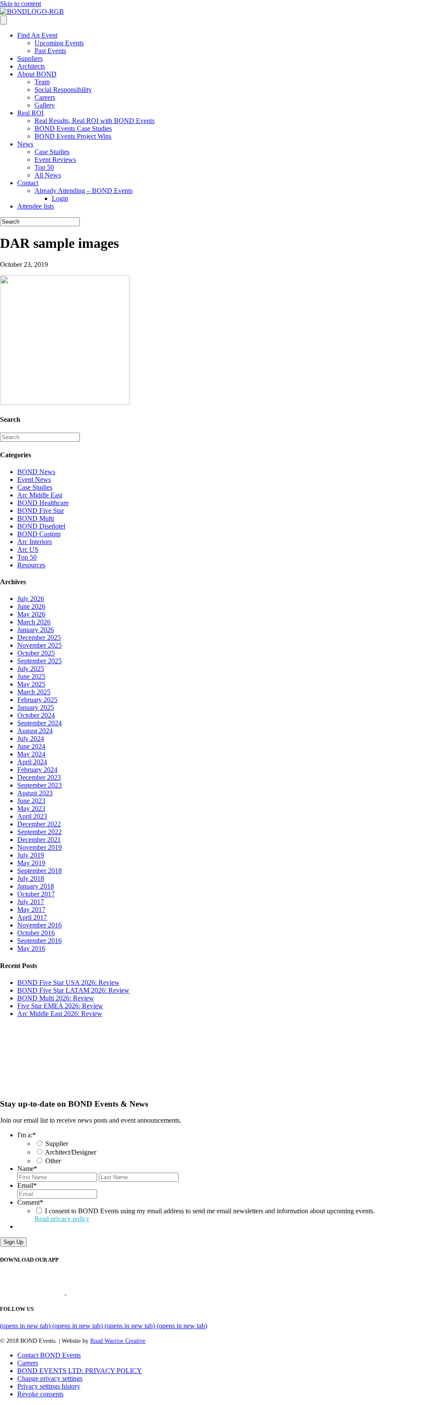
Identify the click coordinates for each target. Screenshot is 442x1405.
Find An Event (37, 35)
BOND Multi (35, 518)
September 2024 (39, 723)
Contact (27, 183)
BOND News (36, 471)
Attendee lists (35, 206)
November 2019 (39, 847)
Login (60, 198)
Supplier (56, 1143)
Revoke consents (40, 1394)
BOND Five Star (40, 510)
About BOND (37, 74)
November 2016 (39, 925)
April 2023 (32, 816)
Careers (45, 97)
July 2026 (30, 598)
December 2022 (39, 824)
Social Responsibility (63, 89)
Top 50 (44, 167)
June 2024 (31, 746)
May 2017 (31, 909)
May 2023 (31, 808)
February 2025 (37, 699)
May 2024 (31, 754)
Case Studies (52, 151)
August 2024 (35, 730)
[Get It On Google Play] (102, 1292)
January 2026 (35, 629)
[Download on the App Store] (33, 1292)
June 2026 (31, 606)
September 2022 (39, 831)
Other (53, 1161)
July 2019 (30, 855)
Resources (31, 565)
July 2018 (30, 878)
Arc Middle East (39, 495)
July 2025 (30, 668)
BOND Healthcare (43, 502)
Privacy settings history (48, 1386)
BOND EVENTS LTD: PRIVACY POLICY (79, 1370)
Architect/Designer (70, 1152)
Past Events (50, 50)
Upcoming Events (59, 43)
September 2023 (39, 785)
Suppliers (30, 58)
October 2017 (36, 894)
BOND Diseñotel (41, 526)
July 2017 (30, 901)
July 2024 (30, 738)
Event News (34, 479)
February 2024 (37, 769)
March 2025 (34, 692)
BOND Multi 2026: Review (55, 998)
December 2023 (39, 777)
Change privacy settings (49, 1378)
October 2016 (36, 933)
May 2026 (31, 614)
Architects (31, 66)
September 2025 (39, 661)
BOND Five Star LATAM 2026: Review (73, 990)
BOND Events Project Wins (73, 136)
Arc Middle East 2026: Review (59, 1013)
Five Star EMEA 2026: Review (60, 1005)
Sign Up (13, 1242)
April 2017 (32, 917)
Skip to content (20, 3)
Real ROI (30, 113)
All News (48, 175)
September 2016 (39, 940)
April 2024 (32, 762)
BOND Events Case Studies (73, 128)
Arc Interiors (34, 541)
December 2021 (39, 839)
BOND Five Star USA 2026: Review (68, 982)
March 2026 (34, 622)
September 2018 (39, 870)
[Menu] (3, 20)
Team (42, 81)
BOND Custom (38, 534)
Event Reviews (55, 159)
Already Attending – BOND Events (84, 190)
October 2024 (36, 715)
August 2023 (35, 793)
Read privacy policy (62, 1218)
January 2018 (35, 886)
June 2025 (31, 676)
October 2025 (36, 653)
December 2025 (39, 637)
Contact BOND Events (49, 1355)
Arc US (27, 549)
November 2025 (39, 645)
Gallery (45, 105)
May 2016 (31, 948)
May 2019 (31, 863)
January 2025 (35, 707)
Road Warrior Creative (117, 1341)
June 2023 (31, 800)
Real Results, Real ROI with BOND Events (95, 120)
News (25, 144)
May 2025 (31, 684)
